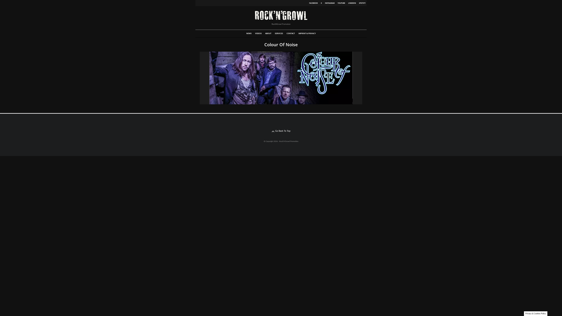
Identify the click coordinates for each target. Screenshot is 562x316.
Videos (258, 33)
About (268, 33)
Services (279, 33)
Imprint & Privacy (307, 33)
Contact (291, 33)
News (249, 33)
